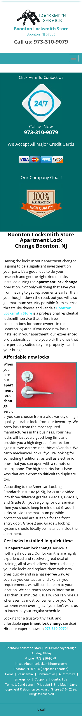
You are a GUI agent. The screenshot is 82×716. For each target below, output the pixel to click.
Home (9, 674)
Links (73, 684)
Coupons (41, 679)
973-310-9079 (51, 41)
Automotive (67, 674)
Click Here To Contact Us (41, 77)
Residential (25, 674)
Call (42, 710)
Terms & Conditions (19, 684)
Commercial (46, 674)
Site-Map (60, 684)
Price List (43, 684)
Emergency (23, 679)
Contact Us (59, 679)
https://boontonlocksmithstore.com (41, 663)
